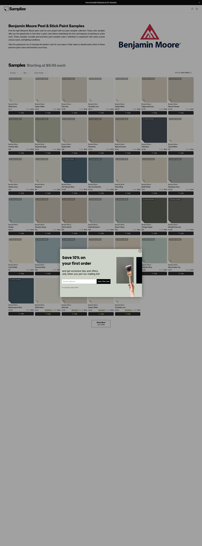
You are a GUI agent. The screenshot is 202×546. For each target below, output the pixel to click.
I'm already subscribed (70, 287)
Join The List (103, 281)
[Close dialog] (140, 250)
